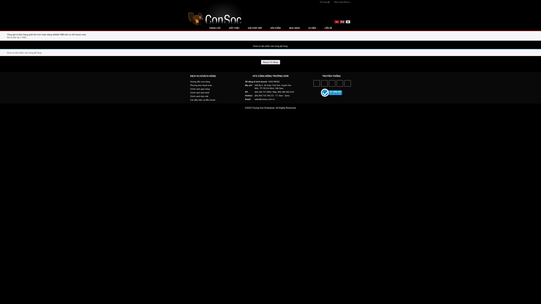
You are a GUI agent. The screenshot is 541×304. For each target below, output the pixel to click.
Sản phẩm (275, 28)
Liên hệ (328, 28)
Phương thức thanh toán (201, 85)
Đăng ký (346, 2)
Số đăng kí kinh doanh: (256, 82)
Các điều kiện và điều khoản (202, 100)
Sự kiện (312, 28)
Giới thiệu (234, 28)
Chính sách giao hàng (200, 89)
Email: (248, 99)
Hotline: (249, 95)
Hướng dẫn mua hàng (200, 82)
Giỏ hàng (324, 2)
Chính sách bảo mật (199, 96)
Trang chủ (214, 28)
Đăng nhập (338, 2)
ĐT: (246, 92)
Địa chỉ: (248, 85)
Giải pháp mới (255, 28)
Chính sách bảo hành (199, 92)
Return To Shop (270, 62)
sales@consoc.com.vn (265, 99)
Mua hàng (294, 28)
